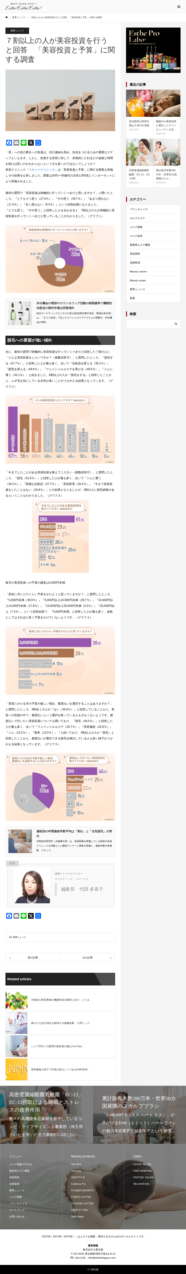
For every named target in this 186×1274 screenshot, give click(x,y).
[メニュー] (178, 6)
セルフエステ (137, 218)
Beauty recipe (138, 280)
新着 (132, 298)
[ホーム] (6, 17)
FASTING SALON (143, 1177)
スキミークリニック (42, 169)
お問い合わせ (17, 1216)
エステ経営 (136, 235)
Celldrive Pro (78, 1183)
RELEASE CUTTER (82, 1203)
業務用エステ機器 (140, 244)
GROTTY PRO (79, 1210)
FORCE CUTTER (81, 1196)
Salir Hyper (77, 1216)
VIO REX (76, 1164)
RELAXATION (141, 1183)
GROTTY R (77, 1177)
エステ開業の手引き (20, 1164)
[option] (46, 1115)
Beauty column (138, 271)
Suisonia (76, 1170)
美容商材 (135, 253)
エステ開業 (136, 227)
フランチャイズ (139, 209)
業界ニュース (17, 30)
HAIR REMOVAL (142, 1170)
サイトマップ (17, 1210)
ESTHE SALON (142, 1164)
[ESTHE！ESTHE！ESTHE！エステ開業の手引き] (23, 6)
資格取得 (135, 262)
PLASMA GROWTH (82, 1190)
